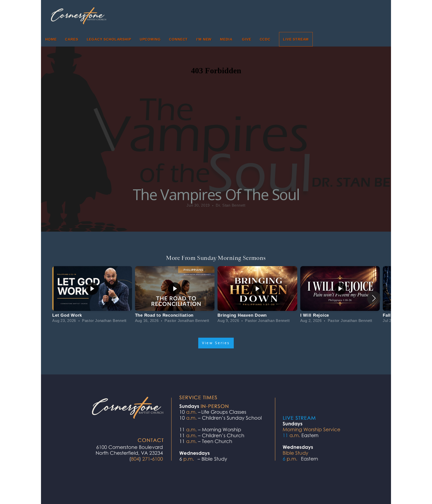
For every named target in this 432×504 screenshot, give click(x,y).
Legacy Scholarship (109, 39)
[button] (373, 298)
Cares (71, 39)
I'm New (204, 39)
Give (246, 39)
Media (227, 39)
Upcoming (150, 39)
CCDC (265, 39)
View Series (216, 342)
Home (50, 39)
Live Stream (296, 39)
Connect (178, 39)
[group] (92, 295)
